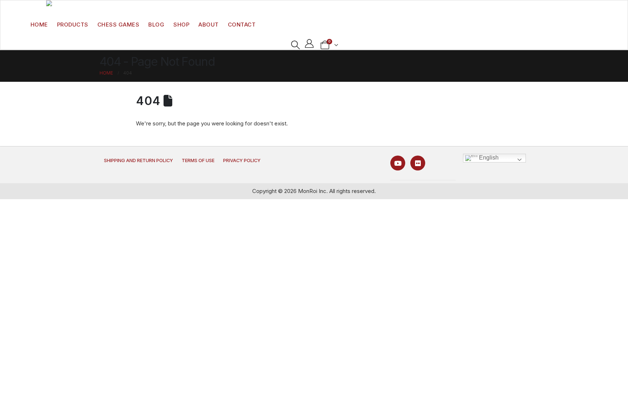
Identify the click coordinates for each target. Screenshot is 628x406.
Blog (156, 24)
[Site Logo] (62, 5)
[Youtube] (397, 163)
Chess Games (118, 24)
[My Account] (309, 43)
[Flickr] (417, 163)
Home (39, 24)
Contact (242, 24)
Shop (181, 24)
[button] (295, 45)
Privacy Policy (242, 160)
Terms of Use (198, 160)
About (208, 24)
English (488, 157)
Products (72, 24)
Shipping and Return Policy (138, 160)
